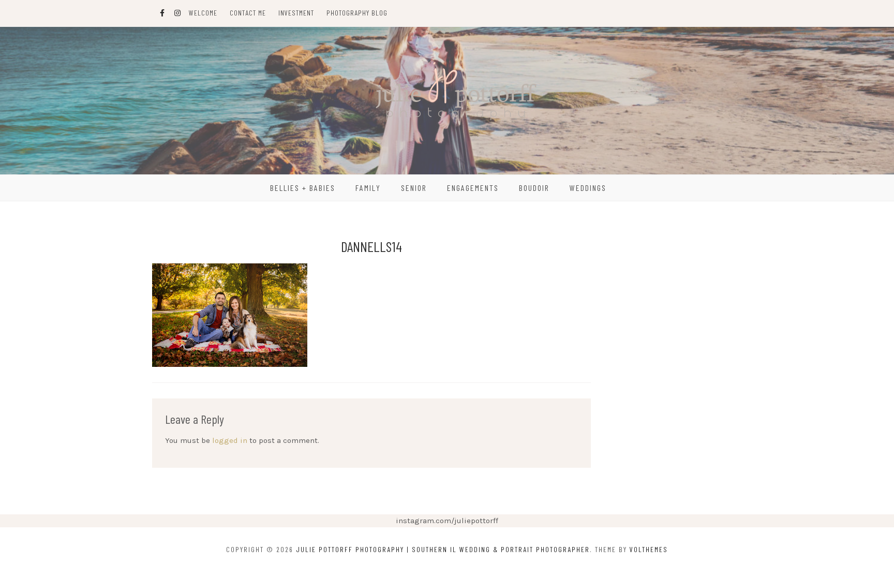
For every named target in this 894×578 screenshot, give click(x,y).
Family (368, 187)
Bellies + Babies (302, 187)
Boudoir (534, 187)
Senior (414, 187)
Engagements (473, 187)
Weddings (588, 187)
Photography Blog (357, 12)
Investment (296, 12)
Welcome (203, 12)
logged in (229, 440)
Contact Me (248, 12)
